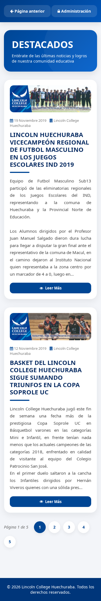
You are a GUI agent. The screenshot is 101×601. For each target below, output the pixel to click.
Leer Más (53, 288)
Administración (75, 11)
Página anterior (29, 11)
